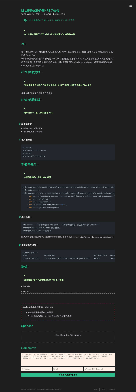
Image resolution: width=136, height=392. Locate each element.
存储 (63, 14)
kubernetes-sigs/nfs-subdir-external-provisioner (91, 237)
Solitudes (47, 389)
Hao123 (112, 389)
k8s (57, 14)
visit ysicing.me (68, 374)
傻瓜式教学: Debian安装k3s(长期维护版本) (53, 316)
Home (95, 389)
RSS (103, 389)
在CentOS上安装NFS (32, 132)
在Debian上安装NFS (32, 128)
